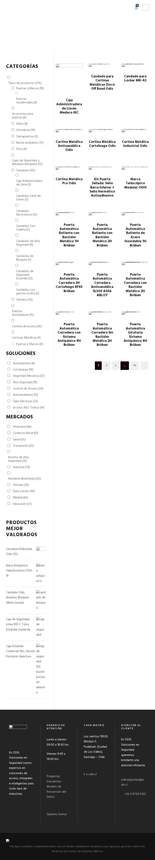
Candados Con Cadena (25, 228)
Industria (21, 467)
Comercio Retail (25, 433)
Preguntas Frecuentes (54, 779)
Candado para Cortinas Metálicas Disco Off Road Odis (102, 83)
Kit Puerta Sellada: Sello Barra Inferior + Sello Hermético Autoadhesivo (102, 188)
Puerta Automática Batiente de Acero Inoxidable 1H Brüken (135, 235)
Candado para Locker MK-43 (135, 78)
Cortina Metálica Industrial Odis (135, 144)
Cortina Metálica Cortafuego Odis (102, 144)
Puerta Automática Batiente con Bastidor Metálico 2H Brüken (102, 235)
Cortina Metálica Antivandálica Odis (69, 146)
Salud (19, 439)
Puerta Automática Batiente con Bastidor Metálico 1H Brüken (69, 235)
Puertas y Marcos (30, 88)
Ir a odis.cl (90, 774)
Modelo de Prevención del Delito (56, 791)
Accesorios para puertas (22, 116)
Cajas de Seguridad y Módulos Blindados (27, 162)
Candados (25, 170)
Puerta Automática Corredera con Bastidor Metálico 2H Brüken (135, 285)
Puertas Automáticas (23, 313)
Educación (22, 504)
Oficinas (21, 485)
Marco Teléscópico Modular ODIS (135, 183)
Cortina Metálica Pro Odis (69, 181)
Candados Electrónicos (26, 213)
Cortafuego (23, 369)
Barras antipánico (30, 142)
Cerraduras (25, 130)
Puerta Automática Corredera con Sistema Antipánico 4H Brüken (69, 335)
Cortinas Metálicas (26, 337)
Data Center (24, 491)
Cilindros (24, 299)
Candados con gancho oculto (27, 291)
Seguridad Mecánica (28, 376)
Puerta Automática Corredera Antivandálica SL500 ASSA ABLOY (102, 285)
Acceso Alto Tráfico (28, 407)
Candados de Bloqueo (25, 258)
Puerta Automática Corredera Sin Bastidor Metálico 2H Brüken (102, 335)
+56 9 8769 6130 (135, 794)
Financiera (22, 426)
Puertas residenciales (26, 101)
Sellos (22, 123)
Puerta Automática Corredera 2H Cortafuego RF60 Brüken (69, 283)
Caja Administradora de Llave (29, 183)
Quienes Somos (57, 814)
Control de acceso (26, 326)
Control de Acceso (28, 388)
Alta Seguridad (25, 382)
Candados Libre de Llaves (28, 198)
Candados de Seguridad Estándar (25, 275)
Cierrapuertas (27, 136)
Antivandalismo (25, 395)
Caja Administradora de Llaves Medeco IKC (69, 106)
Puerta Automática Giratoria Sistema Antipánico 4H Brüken (135, 335)
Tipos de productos (24, 83)
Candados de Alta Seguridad (28, 243)
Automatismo (24, 363)
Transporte (23, 445)
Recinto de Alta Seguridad (18, 459)
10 (134, 365)
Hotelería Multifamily (24, 478)
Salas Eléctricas (25, 401)
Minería (20, 497)
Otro (21, 149)
